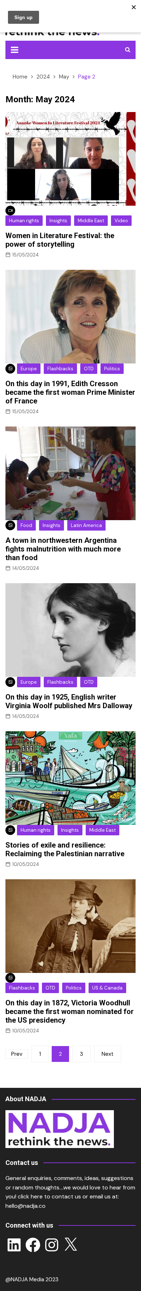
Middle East (91, 221)
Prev (16, 1054)
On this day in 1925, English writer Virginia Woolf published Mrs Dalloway (68, 701)
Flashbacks (60, 369)
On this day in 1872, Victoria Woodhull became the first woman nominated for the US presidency (69, 1011)
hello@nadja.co (25, 1206)
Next (108, 1054)
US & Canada (107, 988)
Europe (29, 369)
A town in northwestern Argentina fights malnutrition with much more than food (63, 549)
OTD (89, 369)
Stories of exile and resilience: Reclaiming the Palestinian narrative (64, 849)
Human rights (24, 221)
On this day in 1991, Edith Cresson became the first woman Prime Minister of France (70, 392)
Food (26, 525)
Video (121, 221)
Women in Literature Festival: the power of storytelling (59, 240)
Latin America (86, 525)
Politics (112, 369)
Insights (58, 221)
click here (30, 1196)
